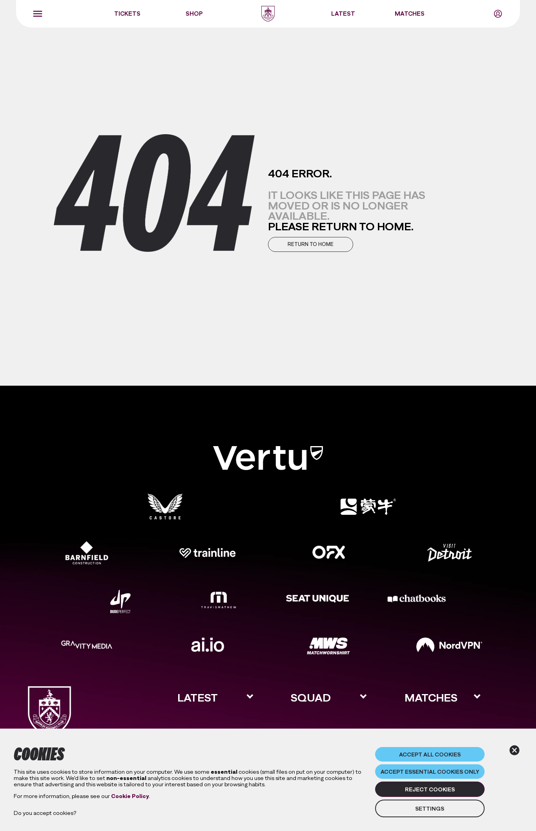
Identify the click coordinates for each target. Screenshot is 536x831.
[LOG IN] (498, 13)
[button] (310, 244)
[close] (514, 750)
